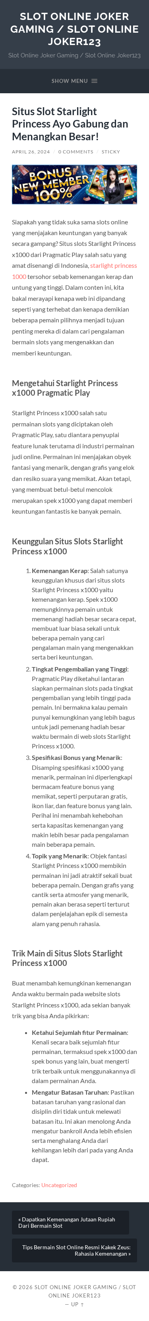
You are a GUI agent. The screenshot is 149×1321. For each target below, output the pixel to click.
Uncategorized (59, 1185)
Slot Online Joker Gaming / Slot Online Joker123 (74, 28)
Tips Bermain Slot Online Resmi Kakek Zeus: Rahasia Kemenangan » (76, 1250)
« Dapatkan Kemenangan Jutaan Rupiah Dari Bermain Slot (66, 1222)
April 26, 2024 (31, 152)
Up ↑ (78, 1304)
